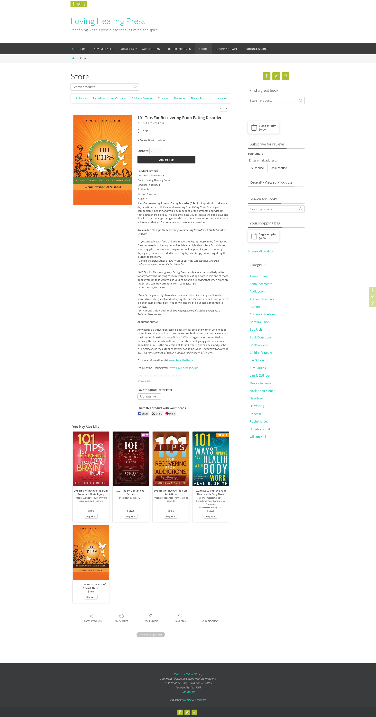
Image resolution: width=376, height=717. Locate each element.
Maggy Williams (260, 383)
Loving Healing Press (108, 21)
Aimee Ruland (259, 276)
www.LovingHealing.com (184, 368)
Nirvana (187, 699)
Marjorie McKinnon (262, 391)
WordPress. (200, 699)
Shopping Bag (210, 621)
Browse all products (261, 251)
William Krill (258, 436)
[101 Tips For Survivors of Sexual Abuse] (91, 552)
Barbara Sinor (259, 322)
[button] (221, 99)
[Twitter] (79, 4)
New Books (257, 398)
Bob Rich (256, 329)
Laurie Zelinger (260, 375)
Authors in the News (263, 314)
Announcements (261, 284)
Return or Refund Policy (188, 674)
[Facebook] (73, 4)
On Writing (257, 406)
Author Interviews (262, 299)
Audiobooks (258, 291)
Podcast (255, 414)
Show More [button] (143, 381)
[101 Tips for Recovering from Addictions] (171, 459)
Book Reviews (259, 345)
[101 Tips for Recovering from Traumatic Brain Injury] (91, 459)
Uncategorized (260, 429)
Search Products (92, 621)
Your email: (255, 153)
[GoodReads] (84, 4)
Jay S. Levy (257, 360)
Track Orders (150, 621)
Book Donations (260, 337)
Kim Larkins (258, 368)
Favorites (180, 621)
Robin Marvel (259, 421)
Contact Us (188, 692)
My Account (121, 621)
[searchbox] (104, 87)
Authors (255, 306)
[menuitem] (220, 108)
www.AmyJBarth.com (181, 360)
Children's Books (261, 352)
